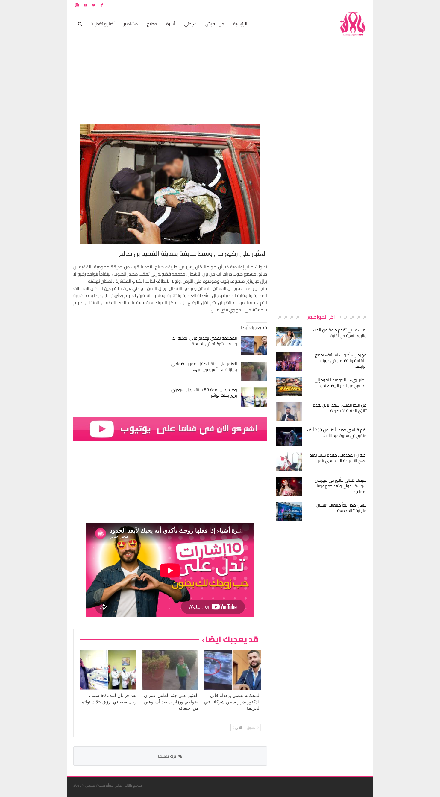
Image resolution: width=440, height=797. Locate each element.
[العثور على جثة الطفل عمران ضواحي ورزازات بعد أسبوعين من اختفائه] (254, 371)
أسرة (170, 23)
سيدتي (190, 23)
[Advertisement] (322, 213)
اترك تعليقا (168, 756)
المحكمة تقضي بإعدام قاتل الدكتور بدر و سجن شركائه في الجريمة (204, 341)
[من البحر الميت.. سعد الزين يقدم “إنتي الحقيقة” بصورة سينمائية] (289, 412)
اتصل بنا (328, 5)
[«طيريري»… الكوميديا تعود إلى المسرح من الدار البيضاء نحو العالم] (289, 386)
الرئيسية (240, 23)
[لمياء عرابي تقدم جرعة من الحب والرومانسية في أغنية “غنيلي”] (289, 336)
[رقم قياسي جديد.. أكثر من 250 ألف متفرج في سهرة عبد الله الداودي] (289, 436)
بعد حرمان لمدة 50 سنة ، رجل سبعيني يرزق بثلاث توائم (204, 392)
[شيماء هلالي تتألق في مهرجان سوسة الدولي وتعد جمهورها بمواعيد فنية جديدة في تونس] (289, 487)
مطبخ (152, 23)
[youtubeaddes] (170, 429)
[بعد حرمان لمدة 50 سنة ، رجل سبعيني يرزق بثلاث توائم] (254, 397)
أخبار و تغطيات (102, 23)
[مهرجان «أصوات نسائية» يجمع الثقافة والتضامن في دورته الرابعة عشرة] (289, 361)
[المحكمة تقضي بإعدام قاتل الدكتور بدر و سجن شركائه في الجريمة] (254, 345)
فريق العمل (345, 5)
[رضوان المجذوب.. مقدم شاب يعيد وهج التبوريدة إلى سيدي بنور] (289, 461)
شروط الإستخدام (309, 5)
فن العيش (214, 23)
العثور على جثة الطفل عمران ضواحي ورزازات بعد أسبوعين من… (204, 366)
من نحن (362, 5)
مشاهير (131, 23)
